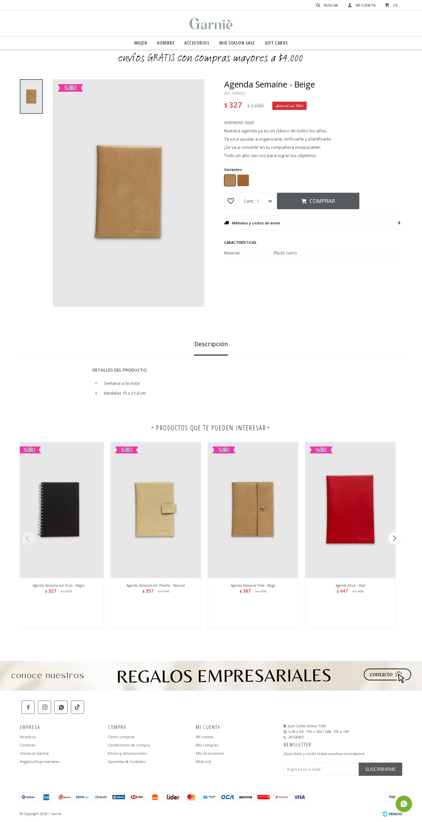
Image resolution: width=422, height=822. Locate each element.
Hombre (165, 43)
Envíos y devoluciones (127, 753)
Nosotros (28, 736)
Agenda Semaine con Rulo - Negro (58, 585)
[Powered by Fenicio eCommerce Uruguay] (392, 814)
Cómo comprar (121, 736)
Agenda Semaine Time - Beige (253, 585)
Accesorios (196, 43)
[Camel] (243, 180)
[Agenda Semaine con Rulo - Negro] (58, 510)
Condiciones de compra (129, 744)
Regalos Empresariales (39, 761)
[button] (394, 538)
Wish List (203, 761)
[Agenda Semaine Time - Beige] (253, 510)
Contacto (28, 744)
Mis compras (207, 744)
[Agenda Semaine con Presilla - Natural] (155, 510)
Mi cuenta (204, 736)
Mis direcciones (210, 753)
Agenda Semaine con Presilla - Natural (156, 585)
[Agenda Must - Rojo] (350, 510)
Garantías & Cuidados (127, 761)
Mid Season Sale (237, 43)
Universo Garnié (34, 753)
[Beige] (230, 180)
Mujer (140, 43)
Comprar (322, 201)
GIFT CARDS (276, 43)
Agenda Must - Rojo (350, 585)
